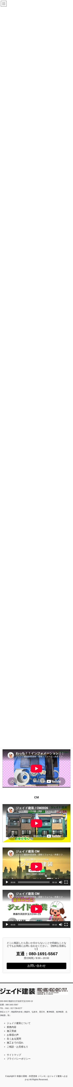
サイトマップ (14, 1054)
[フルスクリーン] (66, 882)
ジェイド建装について (19, 1023)
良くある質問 (14, 1038)
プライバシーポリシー (19, 1058)
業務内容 (11, 1027)
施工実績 (11, 1031)
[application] (36, 866)
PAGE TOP (68, 1051)
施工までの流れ (15, 1042)
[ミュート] (60, 882)
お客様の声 (13, 1034)
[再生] (7, 882)
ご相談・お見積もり (17, 1046)
